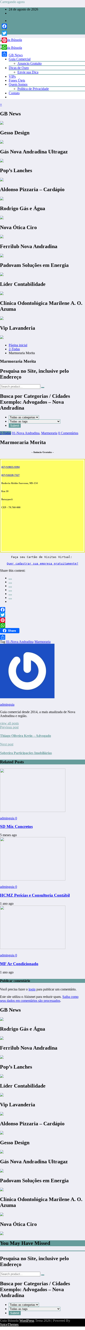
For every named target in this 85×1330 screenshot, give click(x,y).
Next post (6, 744)
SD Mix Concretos (16, 826)
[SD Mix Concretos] (32, 811)
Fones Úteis (17, 80)
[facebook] (10, 579)
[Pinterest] (42, 620)
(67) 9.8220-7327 (10, 475)
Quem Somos (18, 84)
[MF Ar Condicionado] (32, 948)
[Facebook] (42, 609)
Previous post (9, 727)
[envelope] (10, 590)
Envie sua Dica (27, 72)
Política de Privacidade (33, 89)
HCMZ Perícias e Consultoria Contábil (35, 895)
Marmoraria (49, 433)
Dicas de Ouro (19, 68)
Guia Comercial (20, 59)
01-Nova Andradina (25, 433)
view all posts (9, 723)
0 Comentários (68, 433)
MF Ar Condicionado (19, 963)
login (32, 989)
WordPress (26, 1320)
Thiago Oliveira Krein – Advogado (25, 736)
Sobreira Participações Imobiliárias (26, 753)
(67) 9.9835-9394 (10, 467)
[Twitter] (42, 615)
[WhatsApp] (10, 598)
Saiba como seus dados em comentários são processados (39, 998)
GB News (16, 55)
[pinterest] (10, 594)
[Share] (42, 637)
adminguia (7, 704)
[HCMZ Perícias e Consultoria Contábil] (32, 879)
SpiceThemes (9, 1324)
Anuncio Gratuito (29, 63)
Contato (14, 93)
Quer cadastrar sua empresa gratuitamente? (42, 563)
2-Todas (5, 433)
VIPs (12, 76)
